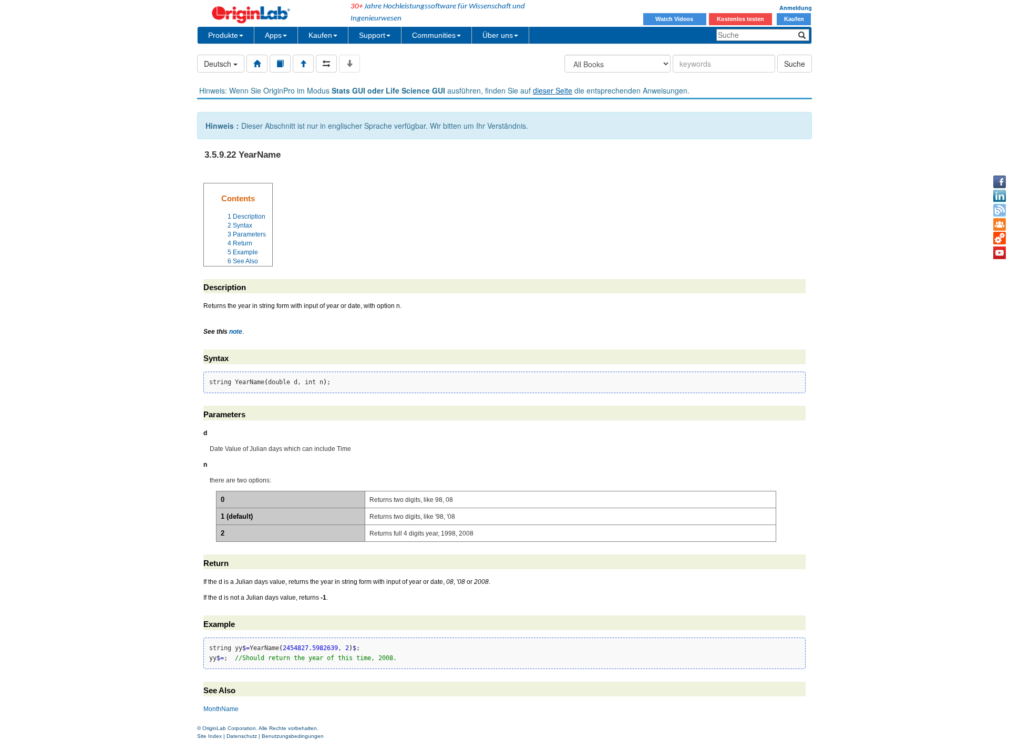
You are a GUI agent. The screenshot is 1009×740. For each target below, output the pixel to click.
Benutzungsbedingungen (293, 736)
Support (372, 35)
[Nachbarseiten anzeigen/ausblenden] (326, 64)
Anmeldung (795, 8)
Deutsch (218, 63)
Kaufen (794, 19)
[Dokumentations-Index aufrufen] (256, 64)
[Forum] (999, 224)
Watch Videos (675, 19)
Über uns (497, 35)
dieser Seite (552, 90)
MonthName (221, 709)
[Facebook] (999, 182)
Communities (434, 35)
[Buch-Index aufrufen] (280, 64)
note (235, 331)
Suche (794, 63)
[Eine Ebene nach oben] (303, 64)
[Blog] (999, 210)
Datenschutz (241, 736)
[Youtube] (999, 253)
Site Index (209, 736)
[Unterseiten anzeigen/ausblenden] (349, 64)
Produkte (223, 35)
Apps (273, 35)
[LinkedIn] (999, 196)
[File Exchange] (999, 238)
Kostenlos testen (740, 19)
